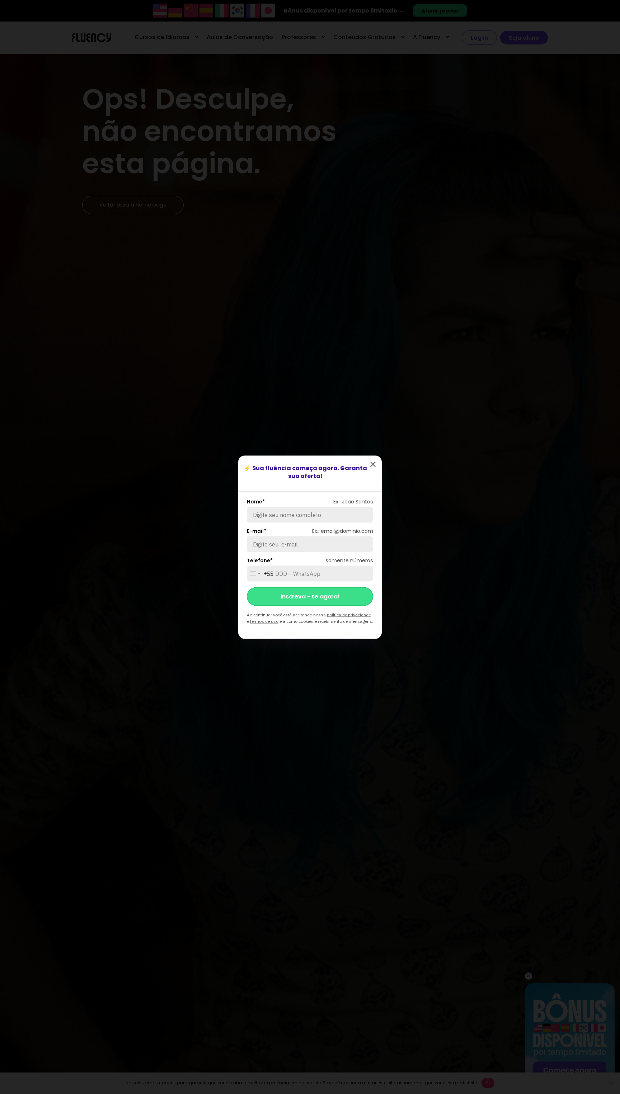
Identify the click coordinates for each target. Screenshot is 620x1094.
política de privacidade (349, 614)
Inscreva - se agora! (310, 596)
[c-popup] (373, 464)
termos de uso (264, 621)
